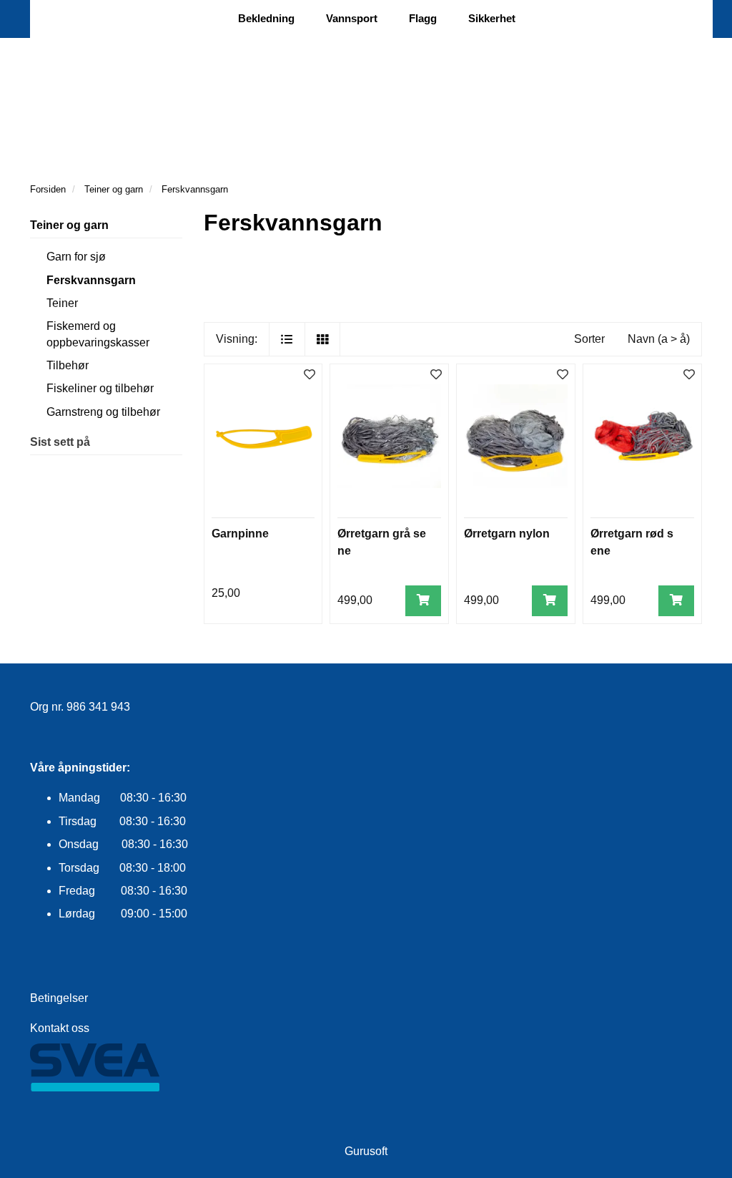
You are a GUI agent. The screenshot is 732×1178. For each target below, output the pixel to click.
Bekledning (266, 18)
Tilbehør (67, 365)
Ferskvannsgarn (91, 280)
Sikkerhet (491, 18)
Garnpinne (240, 533)
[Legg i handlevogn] (423, 600)
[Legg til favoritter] (309, 375)
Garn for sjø (76, 256)
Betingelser (59, 998)
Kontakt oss (59, 1028)
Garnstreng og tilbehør (103, 412)
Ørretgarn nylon (507, 533)
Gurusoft (366, 1151)
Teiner (62, 303)
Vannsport (351, 18)
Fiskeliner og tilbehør (100, 388)
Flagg (423, 18)
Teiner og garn (69, 225)
